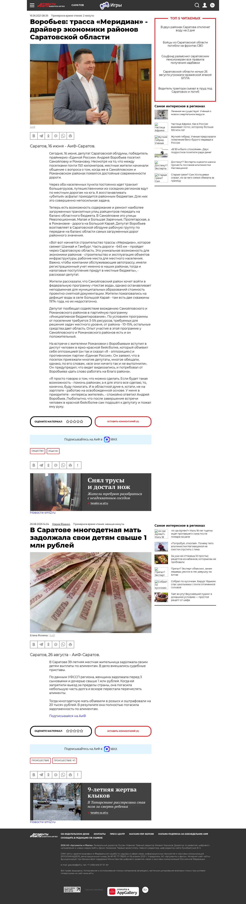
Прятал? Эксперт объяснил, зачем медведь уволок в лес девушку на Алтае (191, 571)
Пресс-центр (117, 834)
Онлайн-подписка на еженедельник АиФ (183, 834)
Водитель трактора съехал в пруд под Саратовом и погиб (185, 90)
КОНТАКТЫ (100, 834)
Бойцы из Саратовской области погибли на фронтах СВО (185, 44)
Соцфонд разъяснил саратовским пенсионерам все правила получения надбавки (185, 59)
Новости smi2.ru (43, 512)
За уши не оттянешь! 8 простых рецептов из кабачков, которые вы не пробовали (193, 559)
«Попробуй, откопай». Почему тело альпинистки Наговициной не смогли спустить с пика (192, 546)
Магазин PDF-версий (141, 834)
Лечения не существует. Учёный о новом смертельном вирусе (191, 113)
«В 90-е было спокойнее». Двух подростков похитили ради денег (191, 151)
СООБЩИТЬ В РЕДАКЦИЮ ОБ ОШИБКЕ (82, 838)
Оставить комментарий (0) (123, 421)
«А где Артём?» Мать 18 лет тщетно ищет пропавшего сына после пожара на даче (192, 533)
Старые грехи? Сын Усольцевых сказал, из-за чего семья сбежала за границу (192, 177)
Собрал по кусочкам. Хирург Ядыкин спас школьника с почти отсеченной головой (193, 584)
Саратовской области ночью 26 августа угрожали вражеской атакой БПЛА (185, 75)
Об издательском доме (75, 834)
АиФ (32, 127)
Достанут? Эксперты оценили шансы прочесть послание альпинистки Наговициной (193, 164)
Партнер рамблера (94, 889)
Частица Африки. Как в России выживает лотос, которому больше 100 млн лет (192, 126)
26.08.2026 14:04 (39, 524)
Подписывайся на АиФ (67, 716)
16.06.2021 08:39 (39, 15)
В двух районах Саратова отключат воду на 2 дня (185, 29)
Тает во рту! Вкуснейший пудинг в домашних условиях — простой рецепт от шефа (191, 597)
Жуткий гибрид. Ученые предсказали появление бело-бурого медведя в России (193, 139)
